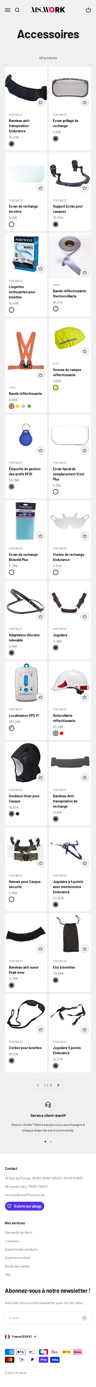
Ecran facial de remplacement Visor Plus (68, 474)
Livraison (12, 1241)
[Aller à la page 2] (58, 1085)
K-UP (56, 363)
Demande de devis (18, 1232)
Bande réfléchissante (25, 393)
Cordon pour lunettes (25, 1048)
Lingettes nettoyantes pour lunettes (22, 292)
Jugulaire (60, 635)
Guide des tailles (17, 1266)
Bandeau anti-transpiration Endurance (20, 126)
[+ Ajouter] (40, 102)
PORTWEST (16, 114)
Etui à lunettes (64, 967)
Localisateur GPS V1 (24, 715)
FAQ (8, 1274)
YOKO (56, 284)
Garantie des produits (21, 1249)
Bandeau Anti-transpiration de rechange (65, 801)
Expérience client (18, 1257)
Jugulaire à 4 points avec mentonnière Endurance (68, 887)
